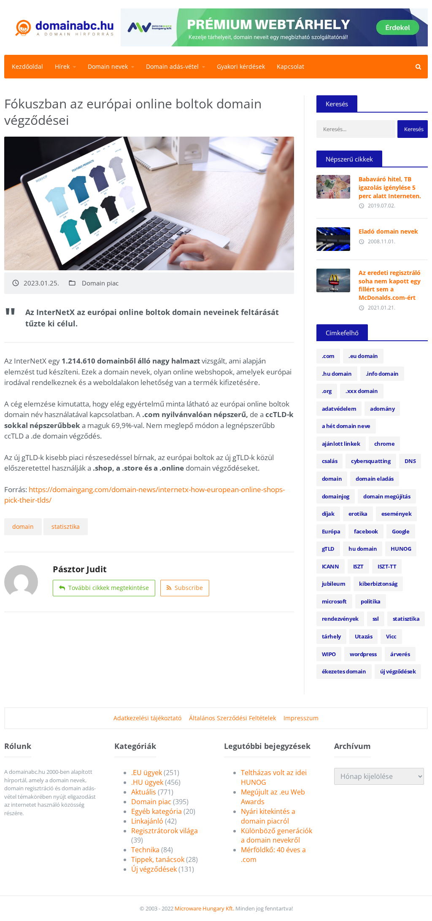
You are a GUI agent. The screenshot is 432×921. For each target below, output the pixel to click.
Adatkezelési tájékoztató (147, 718)
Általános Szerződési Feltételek (232, 718)
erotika (357, 513)
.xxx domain (362, 391)
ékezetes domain (344, 671)
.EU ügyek (146, 772)
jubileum (334, 583)
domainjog (335, 496)
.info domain (382, 373)
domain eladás (375, 478)
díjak (328, 513)
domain (23, 526)
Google (401, 531)
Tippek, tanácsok (157, 859)
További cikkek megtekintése (108, 588)
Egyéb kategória (156, 811)
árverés (400, 654)
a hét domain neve (346, 426)
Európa (331, 531)
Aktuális (143, 792)
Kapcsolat (290, 66)
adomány (382, 408)
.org (327, 391)
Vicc (391, 636)
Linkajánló (147, 821)
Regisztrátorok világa (164, 830)
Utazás (364, 636)
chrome (384, 443)
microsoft (334, 601)
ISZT (358, 566)
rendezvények (340, 618)
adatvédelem (339, 408)
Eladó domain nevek (388, 231)
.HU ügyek (147, 782)
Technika (145, 849)
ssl (376, 618)
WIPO (329, 654)
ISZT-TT (387, 566)
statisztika (65, 526)
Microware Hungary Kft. (204, 908)
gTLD (328, 548)
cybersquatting (370, 461)
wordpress (363, 654)
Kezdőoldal (27, 66)
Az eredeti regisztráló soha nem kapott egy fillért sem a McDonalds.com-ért (390, 285)
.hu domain (337, 373)
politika (371, 601)
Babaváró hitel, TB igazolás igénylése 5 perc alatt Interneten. (390, 187)
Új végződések (154, 869)
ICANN (330, 566)
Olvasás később (333, 184)
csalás (330, 461)
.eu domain (363, 356)
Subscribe (189, 588)
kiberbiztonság (378, 583)
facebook (366, 531)
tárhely (331, 636)
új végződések (398, 671)
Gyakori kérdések (241, 66)
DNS (410, 461)
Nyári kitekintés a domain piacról (268, 816)
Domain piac (100, 283)
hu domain (362, 548)
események (396, 513)
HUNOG (401, 548)
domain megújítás (386, 496)
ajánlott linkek (341, 443)
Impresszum (301, 718)
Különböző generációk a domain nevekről (276, 835)
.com (328, 356)
